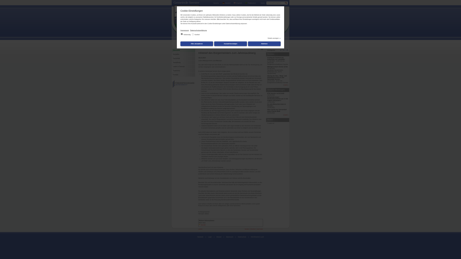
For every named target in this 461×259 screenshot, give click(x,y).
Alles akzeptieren (197, 44)
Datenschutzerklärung (198, 30)
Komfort (197, 34)
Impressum (184, 30)
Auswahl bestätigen (230, 44)
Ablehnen (264, 44)
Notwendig (187, 34)
